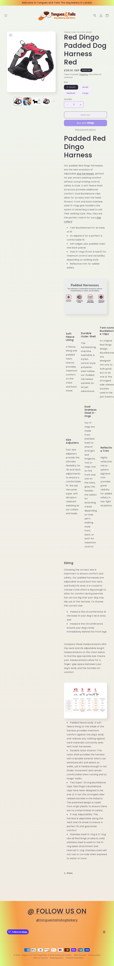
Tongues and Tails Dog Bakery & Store (37, 955)
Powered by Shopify (63, 955)
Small (86, 88)
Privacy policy (94, 955)
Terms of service (40, 958)
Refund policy (80, 955)
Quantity (68, 99)
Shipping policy (56, 958)
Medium (72, 94)
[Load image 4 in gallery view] (46, 101)
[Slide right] (54, 101)
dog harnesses (85, 173)
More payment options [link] (85, 129)
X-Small (72, 88)
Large (86, 94)
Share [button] (70, 873)
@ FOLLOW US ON (57, 911)
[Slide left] (10, 101)
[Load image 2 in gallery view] (27, 101)
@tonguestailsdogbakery (57, 920)
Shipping (83, 74)
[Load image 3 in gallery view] (37, 101)
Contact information (75, 958)
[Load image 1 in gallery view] (18, 101)
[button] (6, 15)
